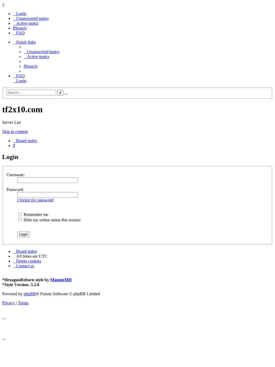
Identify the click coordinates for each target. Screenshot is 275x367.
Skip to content (15, 131)
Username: (15, 174)
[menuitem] (19, 13)
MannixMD (61, 280)
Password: (15, 189)
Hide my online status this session (52, 220)
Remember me (35, 214)
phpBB (30, 294)
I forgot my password (35, 200)
